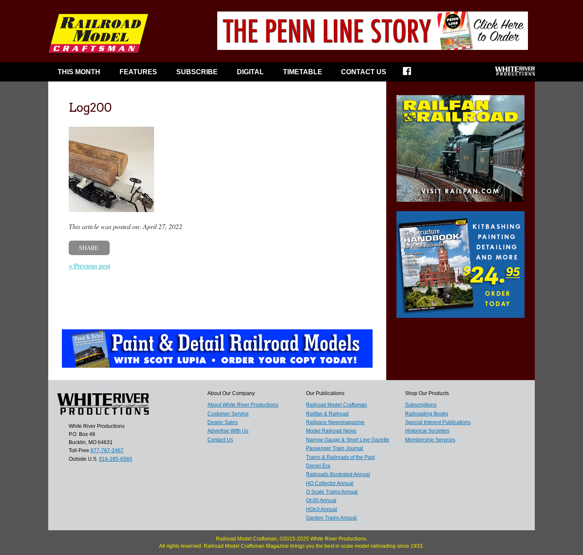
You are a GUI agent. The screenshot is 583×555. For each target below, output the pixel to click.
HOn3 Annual (321, 509)
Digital (250, 72)
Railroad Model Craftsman (336, 405)
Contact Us (363, 72)
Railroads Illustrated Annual (338, 474)
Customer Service (228, 414)
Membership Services (430, 440)
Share (89, 248)
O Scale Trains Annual (332, 492)
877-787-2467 (107, 450)
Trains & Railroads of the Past (340, 457)
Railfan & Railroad (327, 414)
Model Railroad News (331, 431)
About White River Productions (242, 405)
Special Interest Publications (438, 422)
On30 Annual (321, 500)
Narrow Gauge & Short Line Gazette (347, 440)
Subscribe (197, 72)
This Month (79, 72)
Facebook (412, 74)
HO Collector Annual (329, 483)
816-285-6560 (115, 459)
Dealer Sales (222, 422)
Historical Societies (427, 431)
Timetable (302, 72)
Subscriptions (421, 405)
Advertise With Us (227, 431)
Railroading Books (426, 414)
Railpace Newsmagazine (335, 422)
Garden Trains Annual (331, 518)
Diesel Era (318, 466)
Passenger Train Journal (334, 448)
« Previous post (89, 265)
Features (138, 72)
